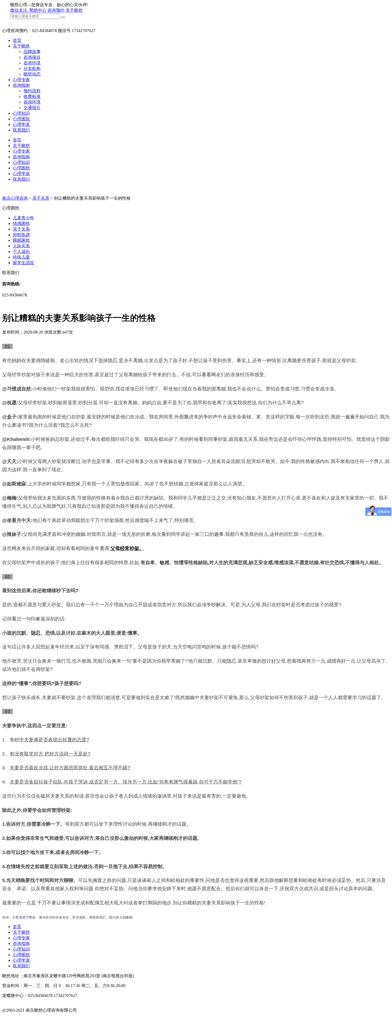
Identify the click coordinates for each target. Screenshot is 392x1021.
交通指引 (32, 107)
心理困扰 (21, 119)
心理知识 (21, 113)
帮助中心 (37, 10)
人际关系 (21, 246)
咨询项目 (32, 57)
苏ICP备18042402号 (20, 1016)
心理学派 (21, 124)
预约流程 (32, 91)
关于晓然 (74, 10)
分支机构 (32, 68)
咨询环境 (32, 63)
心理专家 (21, 79)
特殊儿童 (21, 257)
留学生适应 (23, 262)
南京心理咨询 (15, 198)
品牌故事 (32, 51)
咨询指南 (21, 85)
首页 (17, 40)
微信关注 (19, 10)
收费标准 (32, 96)
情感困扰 (21, 223)
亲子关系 (40, 198)
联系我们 (21, 130)
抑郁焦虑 (21, 234)
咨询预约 (56, 10)
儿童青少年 (23, 218)
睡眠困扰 (21, 240)
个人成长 (21, 251)
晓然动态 (32, 74)
